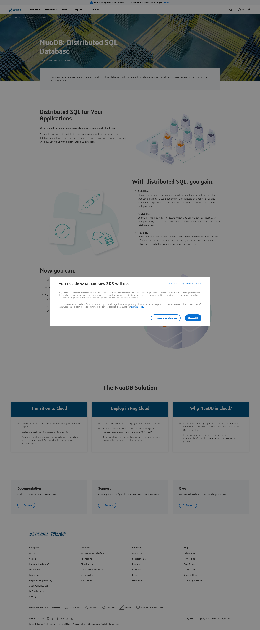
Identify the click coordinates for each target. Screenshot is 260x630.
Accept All (193, 318)
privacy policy (137, 307)
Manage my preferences (166, 318)
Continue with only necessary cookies (184, 284)
